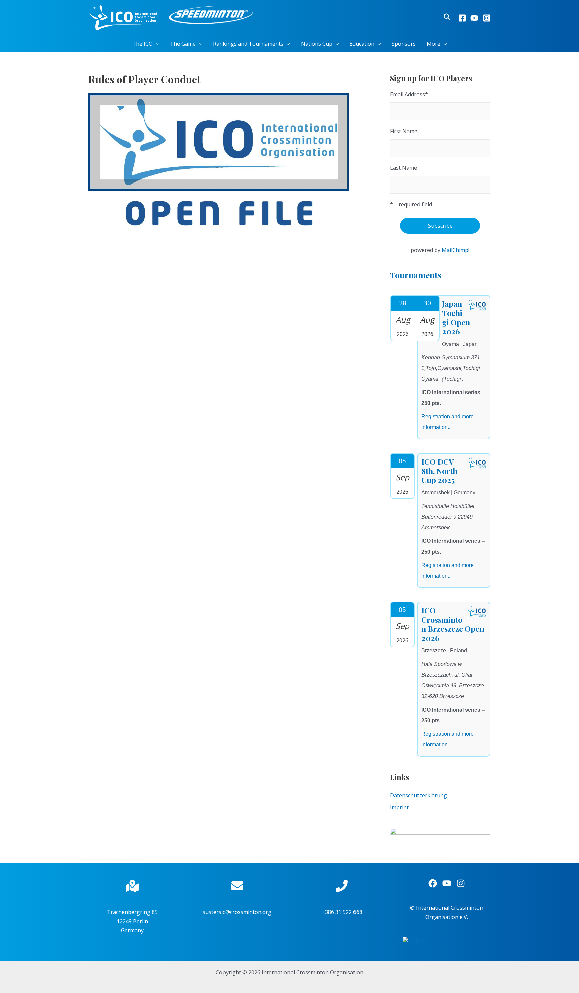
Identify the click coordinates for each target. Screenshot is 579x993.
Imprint (399, 807)
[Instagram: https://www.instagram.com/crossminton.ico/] (461, 883)
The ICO (142, 43)
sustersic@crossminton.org (237, 912)
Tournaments (415, 275)
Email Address (409, 94)
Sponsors (404, 43)
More (433, 43)
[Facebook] (462, 18)
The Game (183, 43)
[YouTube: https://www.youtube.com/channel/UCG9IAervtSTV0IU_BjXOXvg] (447, 883)
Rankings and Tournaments (248, 43)
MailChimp (455, 250)
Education (361, 43)
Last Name (403, 167)
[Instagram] (486, 18)
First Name (403, 131)
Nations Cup (316, 43)
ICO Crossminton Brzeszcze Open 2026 (452, 624)
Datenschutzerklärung (418, 795)
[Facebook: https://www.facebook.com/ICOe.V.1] (433, 883)
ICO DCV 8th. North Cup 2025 (439, 470)
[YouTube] (474, 18)
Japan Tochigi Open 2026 (456, 317)
